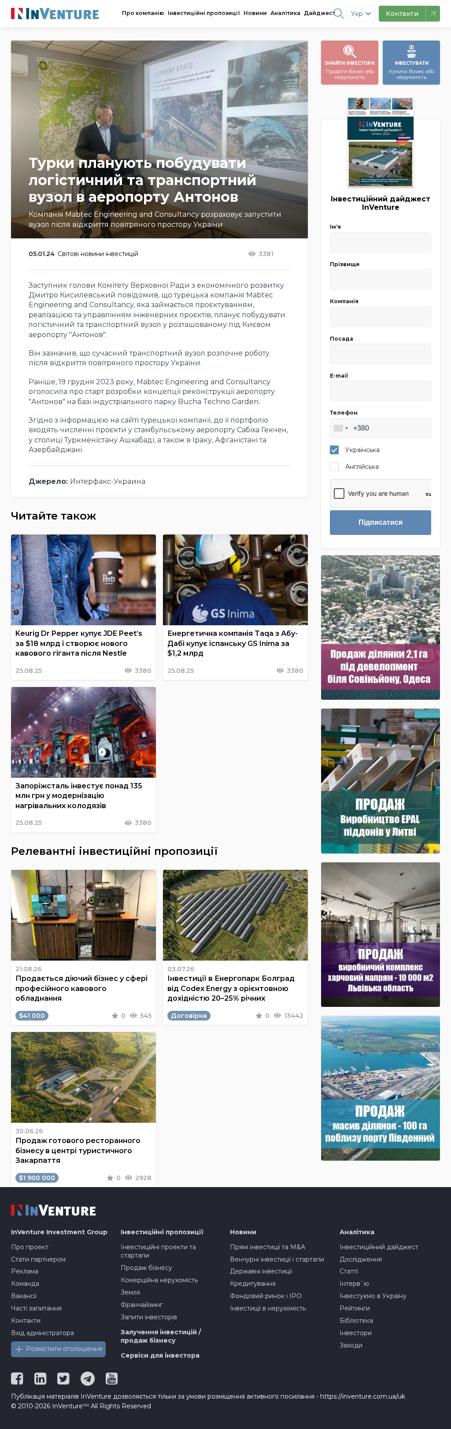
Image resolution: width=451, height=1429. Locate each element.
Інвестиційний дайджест (379, 1247)
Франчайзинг (142, 1305)
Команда (25, 1284)
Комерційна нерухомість (159, 1280)
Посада (341, 338)
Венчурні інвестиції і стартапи (277, 1259)
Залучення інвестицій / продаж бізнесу (161, 1336)
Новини (255, 13)
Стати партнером (38, 1259)
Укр (357, 14)
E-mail (339, 375)
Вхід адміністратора (42, 1333)
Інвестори (356, 1333)
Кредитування (253, 1284)
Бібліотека (356, 1321)
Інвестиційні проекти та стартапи (158, 1251)
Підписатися (381, 522)
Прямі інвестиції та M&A (267, 1247)
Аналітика (285, 13)
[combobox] (340, 428)
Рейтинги (355, 1308)
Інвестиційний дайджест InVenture (380, 203)
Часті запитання (36, 1308)
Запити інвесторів (149, 1317)
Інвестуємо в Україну (373, 1296)
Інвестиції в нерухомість (268, 1308)
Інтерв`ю (354, 1284)
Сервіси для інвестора (160, 1355)
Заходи (351, 1345)
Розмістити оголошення (64, 1349)
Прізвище (345, 264)
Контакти (26, 1321)
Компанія (344, 301)
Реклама (24, 1271)
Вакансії (24, 1296)
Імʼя (335, 226)
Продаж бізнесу (146, 1268)
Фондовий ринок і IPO (266, 1296)
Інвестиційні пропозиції (204, 13)
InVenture (59, 1232)
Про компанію (143, 13)
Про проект (29, 1247)
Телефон (344, 412)
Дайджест (319, 13)
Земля (130, 1292)
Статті (349, 1271)
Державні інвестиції (261, 1271)
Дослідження (361, 1259)
